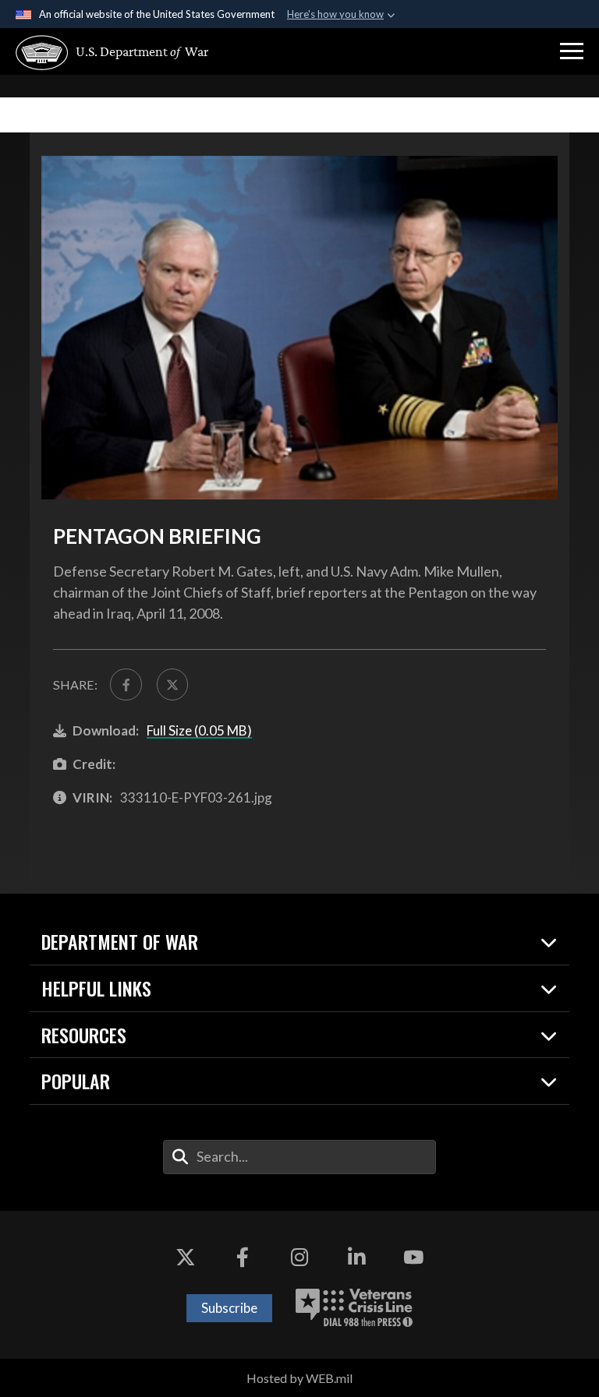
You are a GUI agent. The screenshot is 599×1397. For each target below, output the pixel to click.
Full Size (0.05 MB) (199, 730)
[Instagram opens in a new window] (299, 1257)
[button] (571, 51)
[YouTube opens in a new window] (413, 1257)
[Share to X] (172, 684)
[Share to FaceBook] (125, 684)
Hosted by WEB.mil (299, 1378)
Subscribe (229, 1308)
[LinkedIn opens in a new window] (356, 1257)
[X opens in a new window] (185, 1257)
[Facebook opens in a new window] (242, 1257)
